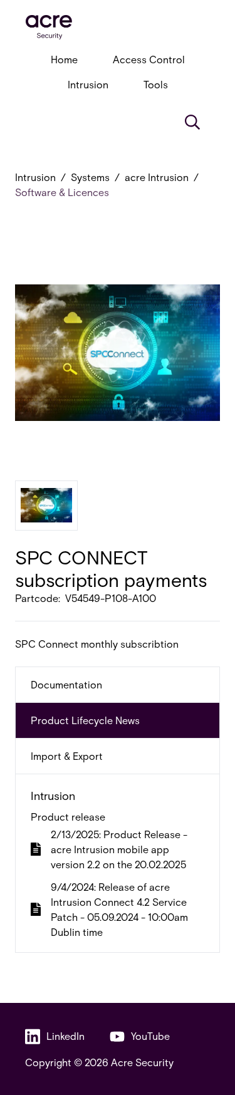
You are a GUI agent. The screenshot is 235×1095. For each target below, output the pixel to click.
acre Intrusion (157, 177)
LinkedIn (65, 1036)
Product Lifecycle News (85, 720)
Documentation (66, 684)
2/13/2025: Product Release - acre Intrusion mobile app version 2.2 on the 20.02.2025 (119, 849)
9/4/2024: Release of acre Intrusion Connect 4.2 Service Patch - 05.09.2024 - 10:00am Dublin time (119, 909)
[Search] (192, 122)
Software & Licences (62, 192)
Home (64, 59)
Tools (156, 84)
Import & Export (67, 756)
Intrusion (88, 84)
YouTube (150, 1036)
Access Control (149, 59)
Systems (90, 177)
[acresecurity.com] (117, 27)
